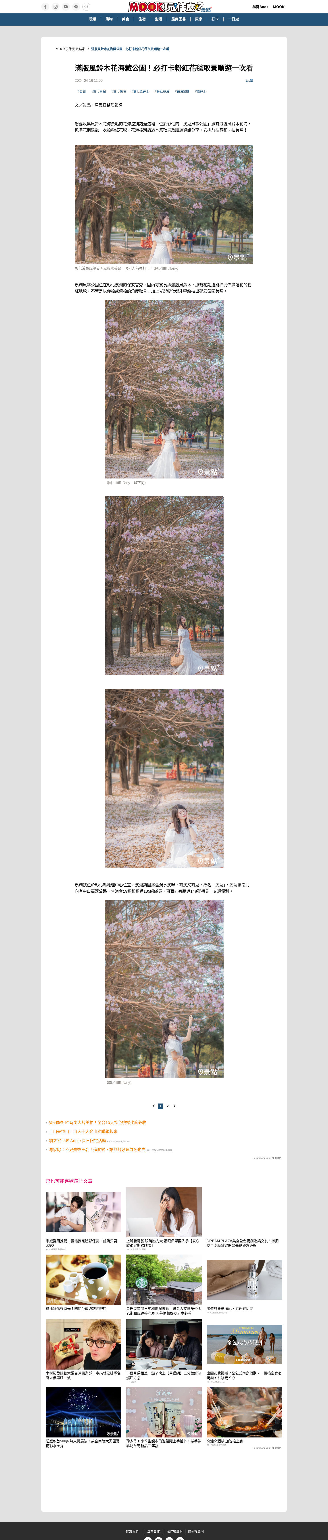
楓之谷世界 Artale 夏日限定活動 (77, 1141)
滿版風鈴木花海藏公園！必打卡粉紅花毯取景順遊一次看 (130, 49)
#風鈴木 (200, 91)
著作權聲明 (175, 1531)
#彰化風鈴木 (140, 91)
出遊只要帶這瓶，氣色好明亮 (230, 1309)
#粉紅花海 (162, 91)
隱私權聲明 (196, 1531)
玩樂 (249, 80)
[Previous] (153, 1105)
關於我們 (132, 1531)
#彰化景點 (98, 91)
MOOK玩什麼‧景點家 (70, 49)
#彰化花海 (119, 91)
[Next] (174, 1105)
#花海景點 (182, 91)
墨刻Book (260, 6)
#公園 (82, 91)
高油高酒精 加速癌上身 (225, 1441)
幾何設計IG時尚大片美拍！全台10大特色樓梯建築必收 (97, 1122)
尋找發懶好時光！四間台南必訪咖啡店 (76, 1309)
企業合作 (153, 1531)
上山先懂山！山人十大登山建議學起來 (83, 1131)
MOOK (278, 6)
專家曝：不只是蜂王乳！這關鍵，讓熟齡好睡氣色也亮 (97, 1150)
